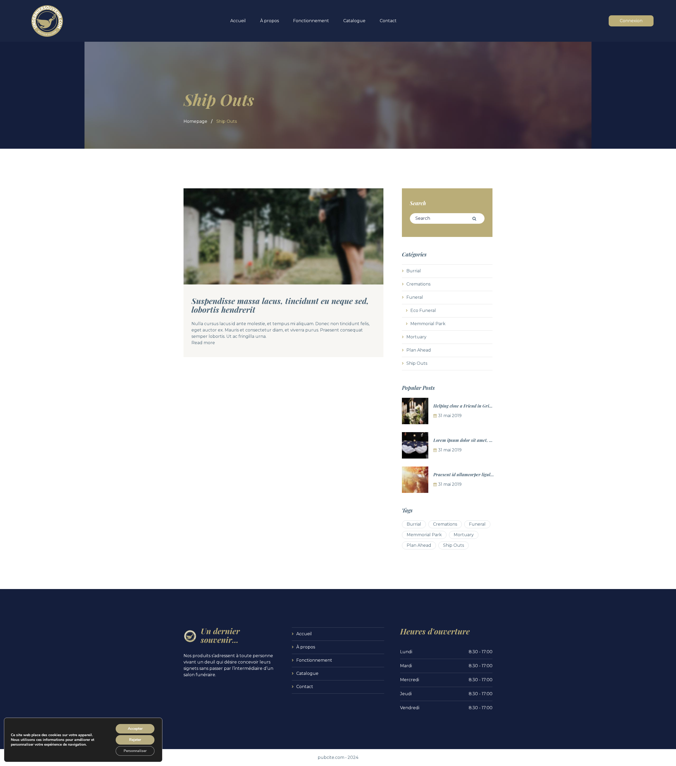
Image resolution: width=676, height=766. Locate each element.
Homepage (195, 121)
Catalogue (354, 20)
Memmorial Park (427, 323)
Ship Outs (416, 363)
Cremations (418, 284)
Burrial (413, 270)
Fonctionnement (311, 20)
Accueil (238, 20)
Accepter (135, 728)
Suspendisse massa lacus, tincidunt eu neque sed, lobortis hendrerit (280, 305)
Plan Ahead (418, 350)
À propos (269, 20)
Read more (203, 342)
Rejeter (135, 739)
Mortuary (416, 336)
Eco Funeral (423, 310)
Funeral (414, 297)
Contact (388, 20)
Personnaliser (135, 750)
